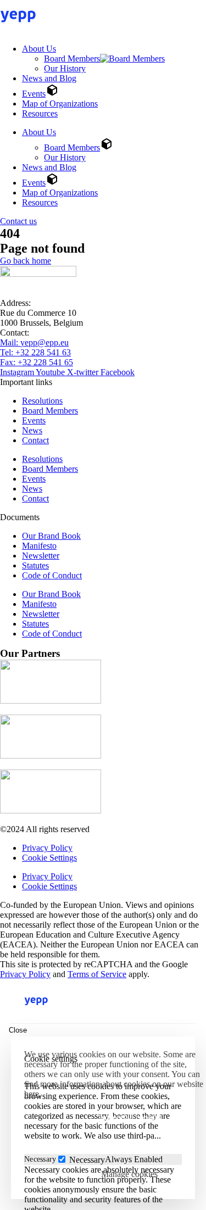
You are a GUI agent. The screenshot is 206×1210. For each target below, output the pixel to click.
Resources (40, 113)
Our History (65, 68)
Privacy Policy (47, 847)
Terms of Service (97, 974)
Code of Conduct (52, 575)
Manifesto (39, 545)
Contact (35, 440)
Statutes (35, 565)
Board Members (72, 58)
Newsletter (40, 555)
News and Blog (49, 78)
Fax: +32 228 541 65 (36, 362)
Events (34, 93)
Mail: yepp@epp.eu (34, 342)
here (31, 1094)
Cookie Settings (49, 857)
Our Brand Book (51, 535)
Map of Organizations (60, 103)
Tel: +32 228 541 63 (35, 352)
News (32, 430)
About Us (39, 48)
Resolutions (42, 400)
